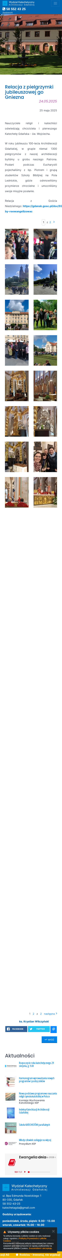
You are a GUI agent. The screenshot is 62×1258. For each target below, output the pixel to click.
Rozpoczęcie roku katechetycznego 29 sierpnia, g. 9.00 (36, 1064)
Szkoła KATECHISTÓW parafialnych (34, 1125)
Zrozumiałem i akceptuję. (40, 1248)
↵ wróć (49, 1039)
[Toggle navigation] (55, 3)
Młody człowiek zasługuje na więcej (35, 1140)
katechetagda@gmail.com (18, 1207)
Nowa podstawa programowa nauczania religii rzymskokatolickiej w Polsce (38, 1094)
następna (49, 1013)
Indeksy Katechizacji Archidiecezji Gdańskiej (34, 1110)
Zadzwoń (7, 12)
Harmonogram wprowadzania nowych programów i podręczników (36, 1079)
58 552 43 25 (15, 9)
